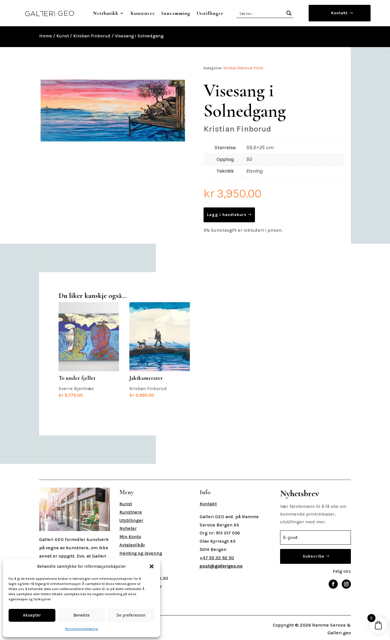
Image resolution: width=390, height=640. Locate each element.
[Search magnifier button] (288, 13)
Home (45, 36)
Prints (259, 68)
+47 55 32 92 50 (217, 557)
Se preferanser (131, 615)
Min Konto (130, 536)
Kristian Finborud (91, 36)
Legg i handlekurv (226, 214)
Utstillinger (210, 13)
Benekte (81, 615)
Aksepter (32, 615)
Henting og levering (140, 553)
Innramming (175, 13)
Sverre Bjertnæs (77, 386)
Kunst (62, 36)
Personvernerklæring (81, 629)
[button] (151, 566)
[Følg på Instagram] (346, 584)
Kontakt (339, 13)
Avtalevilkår (132, 545)
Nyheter (128, 528)
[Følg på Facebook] (333, 584)
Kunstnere (142, 13)
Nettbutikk (105, 13)
